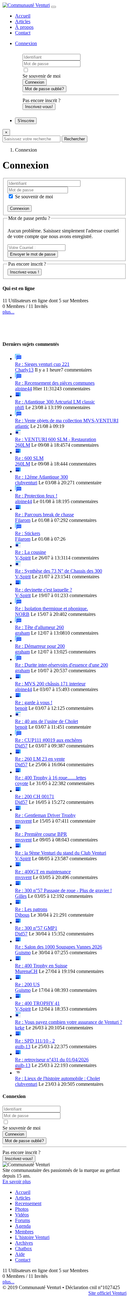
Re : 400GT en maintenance (43, 871)
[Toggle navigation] (53, 7)
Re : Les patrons (31, 909)
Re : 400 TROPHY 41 (37, 1003)
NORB (22, 614)
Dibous (22, 915)
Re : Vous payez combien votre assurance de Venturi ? (68, 1022)
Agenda (23, 1226)
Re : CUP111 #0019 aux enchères (48, 740)
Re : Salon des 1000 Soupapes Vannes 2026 (58, 947)
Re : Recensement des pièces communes (55, 383)
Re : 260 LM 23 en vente (40, 759)
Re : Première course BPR (41, 834)
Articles (22, 21)
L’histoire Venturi (32, 1237)
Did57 (21, 745)
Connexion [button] (26, 43)
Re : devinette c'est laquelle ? (43, 589)
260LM (22, 445)
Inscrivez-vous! (39, 106)
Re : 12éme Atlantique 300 (41, 477)
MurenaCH (26, 971)
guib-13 (22, 1046)
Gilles (21, 896)
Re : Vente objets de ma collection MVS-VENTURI (66, 420)
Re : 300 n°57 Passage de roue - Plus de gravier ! (63, 890)
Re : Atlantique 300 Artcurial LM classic (55, 401)
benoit (21, 708)
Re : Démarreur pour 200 (40, 646)
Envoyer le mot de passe (32, 254)
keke (19, 1027)
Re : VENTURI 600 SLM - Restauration (55, 439)
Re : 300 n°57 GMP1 (36, 928)
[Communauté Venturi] (26, 5)
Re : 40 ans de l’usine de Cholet (46, 721)
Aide (20, 1254)
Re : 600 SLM (29, 458)
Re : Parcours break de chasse (44, 514)
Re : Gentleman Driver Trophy (45, 815)
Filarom (22, 520)
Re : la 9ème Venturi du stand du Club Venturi (60, 853)
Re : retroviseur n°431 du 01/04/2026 (52, 1059)
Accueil (22, 15)
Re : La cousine (30, 552)
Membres (24, 1231)
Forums (22, 1220)
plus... (8, 312)
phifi (19, 407)
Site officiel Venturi (107, 1293)
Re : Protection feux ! (36, 495)
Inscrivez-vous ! (24, 272)
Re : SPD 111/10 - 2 (35, 1041)
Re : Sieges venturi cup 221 (42, 364)
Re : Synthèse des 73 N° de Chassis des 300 (58, 571)
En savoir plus (17, 1181)
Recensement (28, 1203)
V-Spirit (23, 557)
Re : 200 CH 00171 (34, 796)
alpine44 (23, 388)
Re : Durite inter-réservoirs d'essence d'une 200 (61, 665)
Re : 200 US (27, 984)
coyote (21, 783)
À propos (24, 27)
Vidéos (22, 1214)
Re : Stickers (27, 533)
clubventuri (26, 482)
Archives (24, 1243)
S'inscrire (26, 120)
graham (22, 633)
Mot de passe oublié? (44, 88)
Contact (22, 32)
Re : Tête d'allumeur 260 (39, 627)
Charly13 (24, 369)
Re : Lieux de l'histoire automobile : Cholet (57, 1078)
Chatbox (23, 1248)
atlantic (22, 426)
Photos (21, 1209)
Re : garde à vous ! (33, 702)
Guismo (23, 952)
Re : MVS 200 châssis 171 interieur (50, 683)
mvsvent (23, 821)
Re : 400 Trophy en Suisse (41, 965)
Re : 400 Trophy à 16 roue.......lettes (50, 777)
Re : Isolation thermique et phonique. (51, 608)
